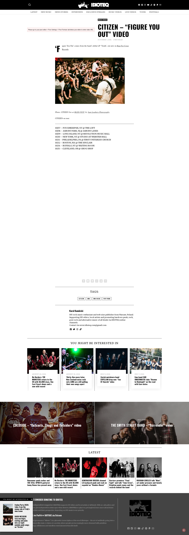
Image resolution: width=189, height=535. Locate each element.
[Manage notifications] (184, 530)
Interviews (77, 12)
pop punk (106, 299)
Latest (34, 12)
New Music (46, 12)
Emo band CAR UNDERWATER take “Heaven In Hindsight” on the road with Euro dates (146, 380)
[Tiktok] (151, 5)
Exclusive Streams (95, 12)
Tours (143, 12)
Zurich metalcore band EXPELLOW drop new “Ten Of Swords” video (111, 379)
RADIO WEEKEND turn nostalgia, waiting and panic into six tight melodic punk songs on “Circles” (22, 521)
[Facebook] (139, 5)
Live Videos (130, 12)
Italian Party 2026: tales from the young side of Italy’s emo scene (22, 508)
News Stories (61, 12)
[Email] (160, 5)
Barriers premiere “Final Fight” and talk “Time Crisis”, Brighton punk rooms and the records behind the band (121, 484)
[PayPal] (157, 5)
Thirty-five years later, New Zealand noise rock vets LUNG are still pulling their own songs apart (77, 380)
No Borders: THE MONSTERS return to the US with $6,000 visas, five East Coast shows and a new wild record (42, 382)
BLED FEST (79, 112)
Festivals (154, 12)
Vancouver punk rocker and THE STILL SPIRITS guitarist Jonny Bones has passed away (39, 482)
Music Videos (115, 12)
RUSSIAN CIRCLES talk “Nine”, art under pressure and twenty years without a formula (149, 482)
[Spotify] (154, 5)
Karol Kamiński (76, 310)
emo (88, 299)
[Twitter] (142, 5)
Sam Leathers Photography (98, 112)
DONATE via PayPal (34, 515)
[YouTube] (148, 5)
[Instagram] (145, 5)
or (43, 515)
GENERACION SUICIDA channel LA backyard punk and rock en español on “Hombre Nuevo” (94, 482)
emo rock (96, 299)
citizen (81, 299)
